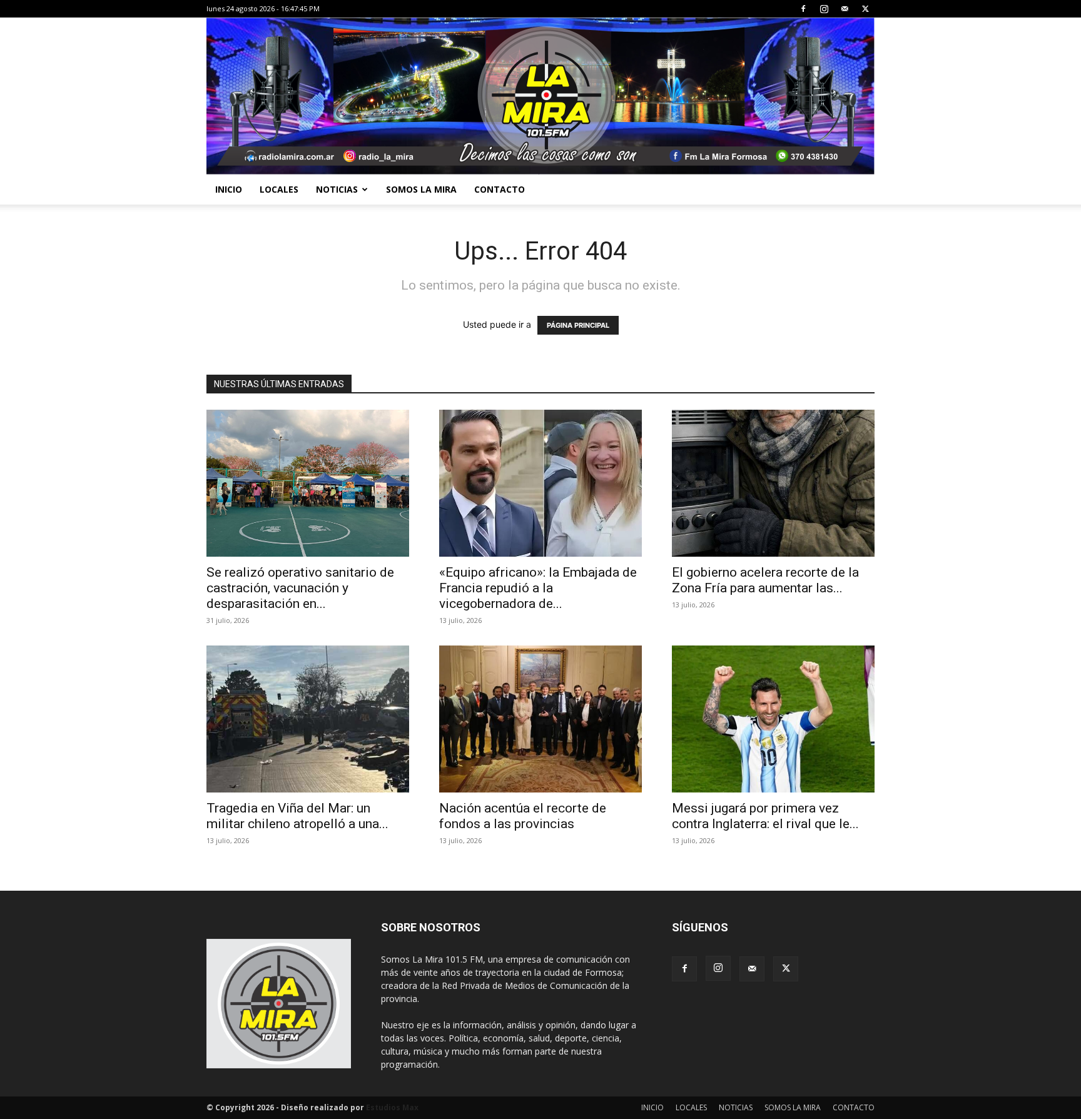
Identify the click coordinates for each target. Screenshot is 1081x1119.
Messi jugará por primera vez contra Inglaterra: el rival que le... (765, 816)
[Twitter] (865, 9)
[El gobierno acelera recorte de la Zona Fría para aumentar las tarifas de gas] (773, 483)
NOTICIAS (337, 189)
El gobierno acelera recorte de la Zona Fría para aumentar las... (765, 580)
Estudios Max (392, 1107)
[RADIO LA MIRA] (540, 96)
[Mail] (844, 9)
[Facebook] (803, 9)
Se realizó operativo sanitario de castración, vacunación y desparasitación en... (300, 588)
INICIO (228, 189)
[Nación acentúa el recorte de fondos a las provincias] (540, 719)
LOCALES (279, 189)
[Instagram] (824, 9)
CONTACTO (499, 189)
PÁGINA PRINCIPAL (578, 325)
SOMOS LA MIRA (421, 189)
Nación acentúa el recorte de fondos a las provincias (522, 816)
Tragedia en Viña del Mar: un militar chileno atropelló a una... (297, 816)
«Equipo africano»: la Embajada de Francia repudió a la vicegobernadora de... (538, 588)
